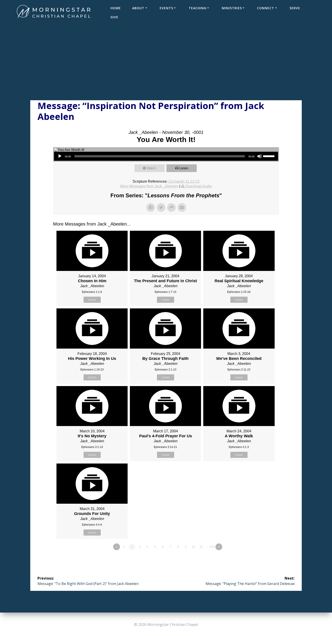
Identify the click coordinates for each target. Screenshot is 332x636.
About (138, 8)
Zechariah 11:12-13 (183, 181)
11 (201, 547)
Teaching (197, 8)
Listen (183, 168)
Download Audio (198, 186)
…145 (210, 547)
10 (193, 547)
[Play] (60, 156)
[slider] (269, 156)
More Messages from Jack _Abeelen (149, 186)
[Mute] (259, 156)
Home (115, 8)
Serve (295, 8)
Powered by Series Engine (262, 559)
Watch (151, 168)
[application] (166, 156)
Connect (265, 8)
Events (166, 8)
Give (114, 17)
